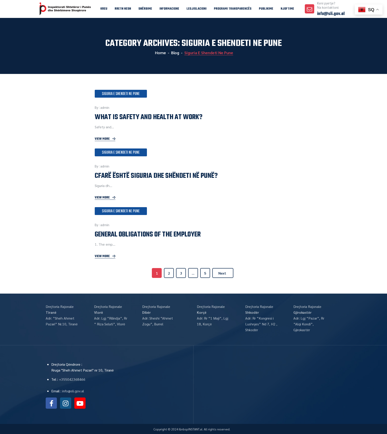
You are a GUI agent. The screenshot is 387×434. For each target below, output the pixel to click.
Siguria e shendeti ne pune (121, 94)
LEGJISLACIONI (196, 8)
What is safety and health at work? (148, 117)
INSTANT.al (195, 429)
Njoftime (287, 8)
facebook (51, 403)
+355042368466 (72, 379)
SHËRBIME (145, 8)
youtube (80, 403)
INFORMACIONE (169, 8)
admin (104, 107)
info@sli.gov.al (331, 13)
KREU (103, 8)
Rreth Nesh (123, 8)
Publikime (266, 8)
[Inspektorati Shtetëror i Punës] (66, 9)
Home (160, 52)
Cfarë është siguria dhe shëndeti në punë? (156, 175)
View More (102, 139)
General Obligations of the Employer (148, 234)
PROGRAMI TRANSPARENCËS (233, 8)
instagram (65, 403)
